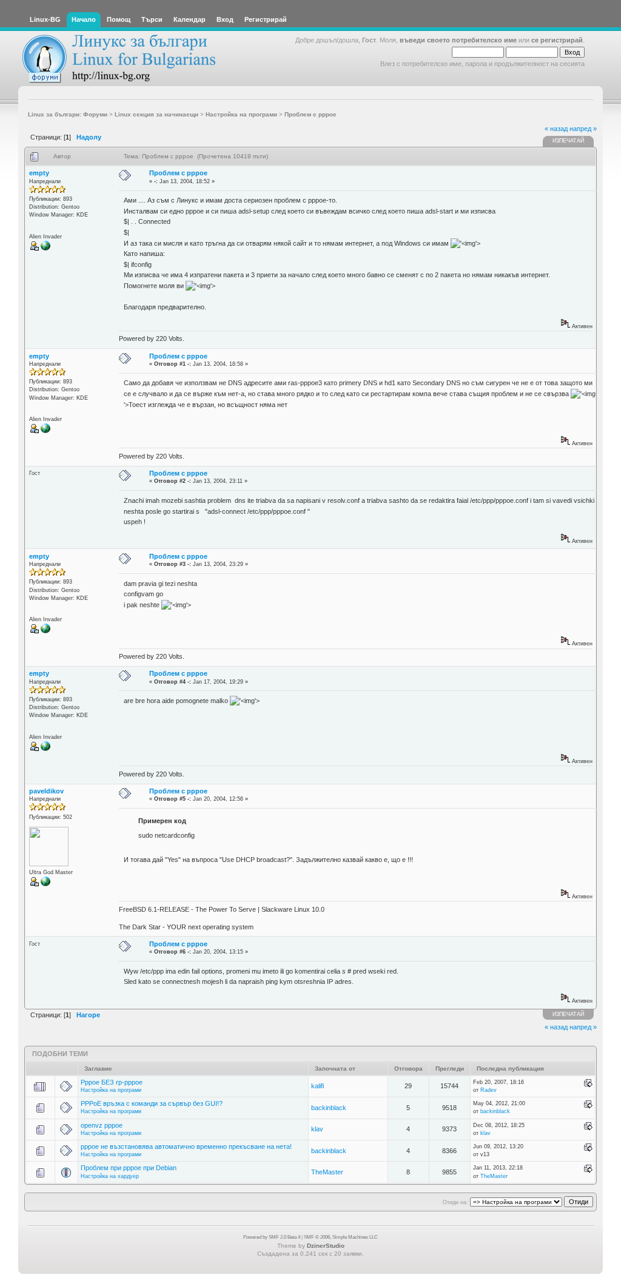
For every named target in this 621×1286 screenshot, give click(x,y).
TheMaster (327, 1172)
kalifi (317, 1085)
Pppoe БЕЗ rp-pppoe (112, 1082)
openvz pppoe (102, 1125)
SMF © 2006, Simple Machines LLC (341, 1237)
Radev (488, 1090)
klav (317, 1129)
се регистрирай (557, 40)
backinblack (328, 1107)
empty (39, 173)
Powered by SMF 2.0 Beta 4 (271, 1237)
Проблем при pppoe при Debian (128, 1167)
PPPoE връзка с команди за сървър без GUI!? (152, 1103)
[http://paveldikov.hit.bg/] (45, 884)
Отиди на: (455, 1202)
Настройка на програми (111, 1090)
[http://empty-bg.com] (45, 249)
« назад (556, 128)
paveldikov (46, 791)
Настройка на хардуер (110, 1176)
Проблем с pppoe (178, 173)
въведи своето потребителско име (458, 40)
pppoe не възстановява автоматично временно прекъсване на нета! (186, 1146)
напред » (583, 128)
